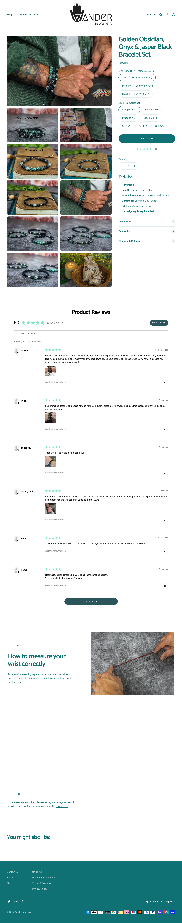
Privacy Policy (39, 888)
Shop (10, 14)
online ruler (62, 806)
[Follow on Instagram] (16, 902)
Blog (36, 14)
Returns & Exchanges (43, 877)
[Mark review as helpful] (165, 382)
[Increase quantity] (134, 166)
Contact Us (25, 14)
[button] (62, 322)
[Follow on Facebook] (9, 902)
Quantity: (123, 159)
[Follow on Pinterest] (23, 902)
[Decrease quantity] (123, 166)
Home (10, 877)
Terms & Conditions (42, 883)
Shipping (37, 871)
